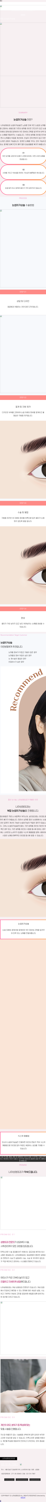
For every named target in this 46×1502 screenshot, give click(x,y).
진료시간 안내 (9, 1479)
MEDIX (23, 1498)
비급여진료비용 (34, 1479)
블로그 (8, 1484)
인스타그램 (15, 1484)
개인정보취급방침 (22, 1479)
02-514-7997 (9, 1464)
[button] (0, 1501)
